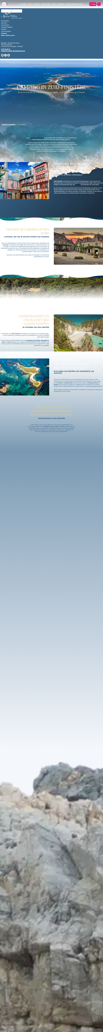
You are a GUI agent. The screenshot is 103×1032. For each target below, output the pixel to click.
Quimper (78, 184)
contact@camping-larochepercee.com (13, 51)
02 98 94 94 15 (5, 49)
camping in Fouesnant (37, 138)
